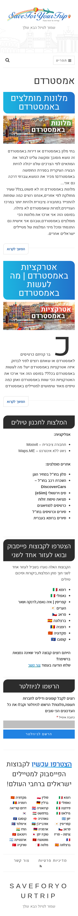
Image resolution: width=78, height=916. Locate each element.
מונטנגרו (42, 839)
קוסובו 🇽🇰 (58, 639)
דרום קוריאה (18, 808)
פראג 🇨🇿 (59, 614)
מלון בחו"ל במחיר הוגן (49, 474)
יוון (68, 818)
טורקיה (21, 845)
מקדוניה (21, 797)
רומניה (22, 802)
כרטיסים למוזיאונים (51, 505)
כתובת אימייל (66, 717)
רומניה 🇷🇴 (58, 626)
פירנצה (63, 808)
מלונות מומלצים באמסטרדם (39, 102)
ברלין (44, 802)
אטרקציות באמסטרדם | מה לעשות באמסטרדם (39, 280)
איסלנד (21, 823)
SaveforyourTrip (39, 891)
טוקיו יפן (42, 834)
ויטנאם (21, 834)
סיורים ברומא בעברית (50, 517)
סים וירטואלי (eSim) (50, 492)
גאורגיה (43, 818)
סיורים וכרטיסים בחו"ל (49, 511)
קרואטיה (42, 808)
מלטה (44, 845)
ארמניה (43, 829)
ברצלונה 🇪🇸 (56, 620)
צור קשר (34, 665)
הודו (23, 829)
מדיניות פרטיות (52, 860)
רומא (59, 589)
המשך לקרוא (16, 248)
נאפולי (58, 595)
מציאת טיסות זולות (52, 499)
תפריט (62, 60)
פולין (45, 797)
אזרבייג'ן (42, 823)
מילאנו (63, 813)
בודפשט (42, 813)
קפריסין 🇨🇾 (62, 823)
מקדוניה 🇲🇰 (57, 633)
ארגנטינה (20, 839)
